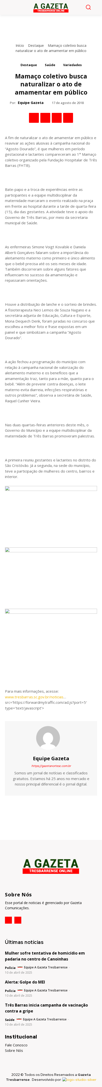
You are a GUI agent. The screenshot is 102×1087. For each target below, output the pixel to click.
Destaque (36, 45)
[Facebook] (34, 118)
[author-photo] (20, 967)
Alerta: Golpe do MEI (25, 982)
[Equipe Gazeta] (51, 738)
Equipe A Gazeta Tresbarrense (46, 967)
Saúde (50, 65)
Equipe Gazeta (31, 102)
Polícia (10, 968)
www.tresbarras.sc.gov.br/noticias (34, 696)
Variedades (72, 65)
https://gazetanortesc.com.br (51, 766)
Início (20, 45)
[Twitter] (45, 118)
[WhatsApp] (68, 118)
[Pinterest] (57, 118)
